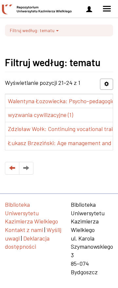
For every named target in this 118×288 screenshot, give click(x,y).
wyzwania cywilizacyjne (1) (40, 114)
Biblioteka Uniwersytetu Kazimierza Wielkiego (31, 213)
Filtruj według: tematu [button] (32, 30)
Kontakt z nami (24, 229)
